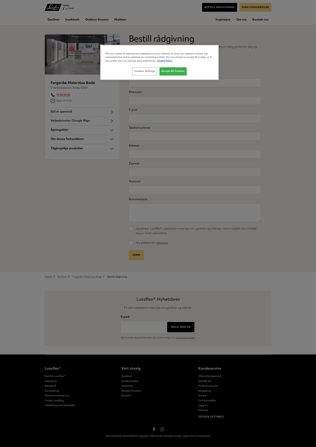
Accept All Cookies (173, 71)
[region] (159, 62)
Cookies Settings (144, 71)
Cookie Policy (164, 61)
